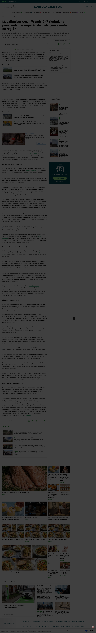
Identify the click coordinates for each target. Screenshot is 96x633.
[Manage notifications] (93, 627)
